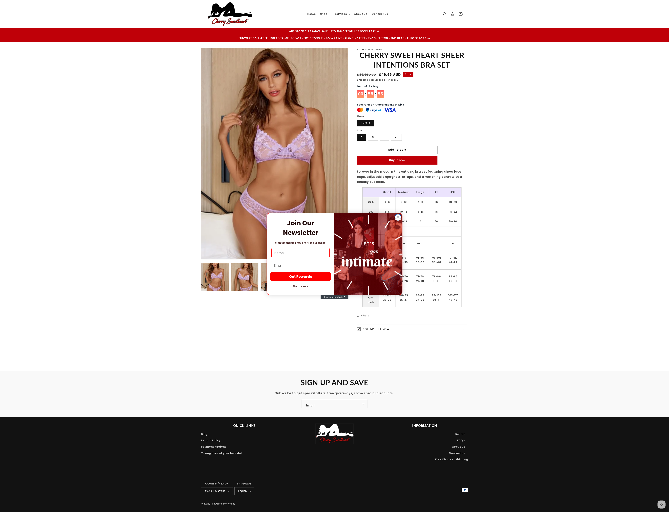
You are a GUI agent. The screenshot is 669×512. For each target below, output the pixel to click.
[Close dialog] (398, 217)
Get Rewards (300, 276)
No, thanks (300, 286)
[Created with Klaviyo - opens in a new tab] (334, 297)
